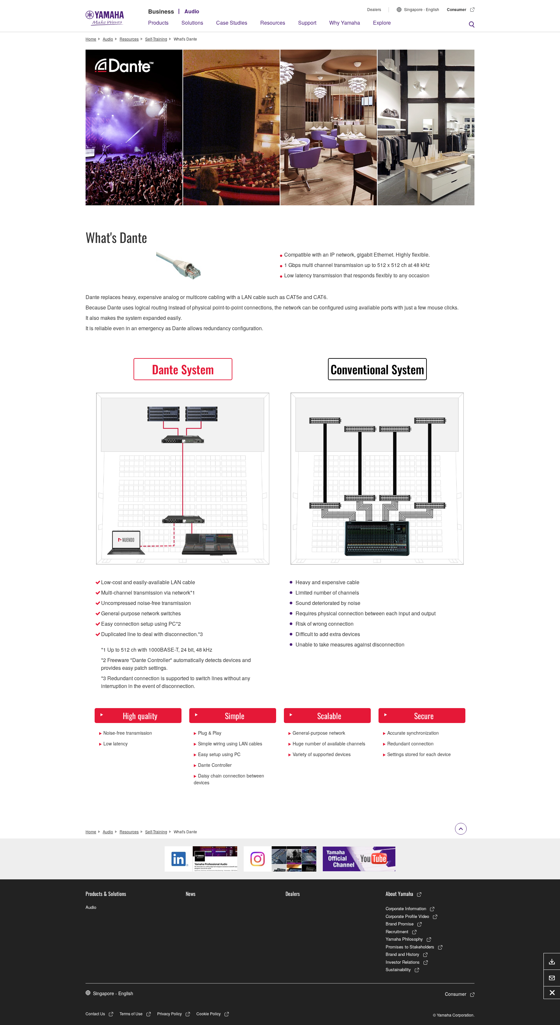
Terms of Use (131, 1013)
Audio (191, 11)
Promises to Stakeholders (410, 947)
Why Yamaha (344, 22)
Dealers (374, 9)
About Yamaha (399, 894)
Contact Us (95, 1013)
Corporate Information (406, 908)
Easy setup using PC (219, 754)
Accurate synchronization (413, 733)
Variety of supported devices (322, 754)
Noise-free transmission (127, 733)
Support (307, 22)
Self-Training (156, 39)
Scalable (329, 715)
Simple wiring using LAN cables (230, 743)
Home (91, 39)
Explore (382, 22)
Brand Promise (400, 924)
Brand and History (402, 954)
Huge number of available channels (329, 743)
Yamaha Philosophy (404, 939)
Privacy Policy (169, 1013)
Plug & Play (209, 733)
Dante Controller (215, 765)
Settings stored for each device (419, 754)
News (190, 894)
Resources (272, 22)
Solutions (192, 22)
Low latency (115, 743)
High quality (140, 715)
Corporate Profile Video (407, 916)
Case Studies (231, 22)
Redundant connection (410, 743)
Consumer (456, 9)
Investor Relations (403, 962)
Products (158, 22)
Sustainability (398, 969)
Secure (424, 715)
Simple (234, 715)
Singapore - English (421, 9)
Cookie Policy (208, 1013)
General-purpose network (319, 733)
